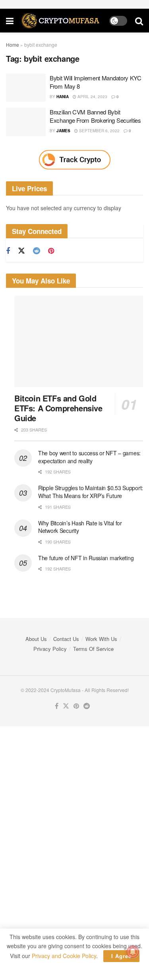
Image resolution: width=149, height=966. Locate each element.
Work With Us (101, 639)
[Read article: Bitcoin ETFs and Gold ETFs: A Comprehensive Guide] (78, 342)
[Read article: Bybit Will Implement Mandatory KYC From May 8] (26, 88)
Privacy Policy (50, 648)
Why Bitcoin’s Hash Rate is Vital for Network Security (80, 527)
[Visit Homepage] (61, 21)
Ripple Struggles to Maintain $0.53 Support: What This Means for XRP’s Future (90, 492)
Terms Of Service (93, 648)
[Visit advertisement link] (74, 159)
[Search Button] (139, 20)
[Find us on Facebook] (8, 251)
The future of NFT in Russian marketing (86, 558)
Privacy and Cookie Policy (64, 956)
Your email (13, 796)
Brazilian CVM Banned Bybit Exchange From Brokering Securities (95, 116)
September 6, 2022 (99, 130)
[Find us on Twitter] (21, 250)
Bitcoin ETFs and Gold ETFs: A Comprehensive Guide (58, 408)
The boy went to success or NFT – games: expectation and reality (89, 457)
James (63, 130)
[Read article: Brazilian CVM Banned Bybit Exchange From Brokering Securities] (26, 122)
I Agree (121, 956)
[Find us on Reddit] (36, 251)
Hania (62, 96)
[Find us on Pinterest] (51, 251)
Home (12, 44)
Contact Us (66, 639)
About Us (36, 639)
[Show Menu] (10, 20)
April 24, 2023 (91, 96)
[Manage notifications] (132, 951)
